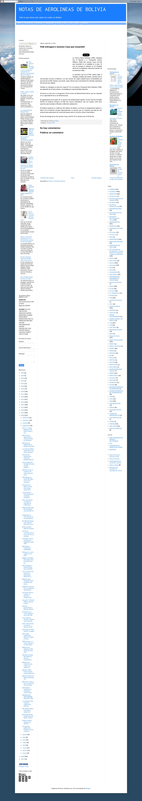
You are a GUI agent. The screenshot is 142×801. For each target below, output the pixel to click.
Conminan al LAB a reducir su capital (28, 630)
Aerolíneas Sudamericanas (114, 205)
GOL (110, 304)
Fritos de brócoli (114, 459)
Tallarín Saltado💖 (115, 465)
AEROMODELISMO (115, 208)
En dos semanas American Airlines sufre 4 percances (26, 258)
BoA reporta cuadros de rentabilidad (26, 548)
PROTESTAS (113, 364)
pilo (110, 355)
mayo (24, 742)
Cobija (111, 270)
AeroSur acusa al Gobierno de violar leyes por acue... (27, 472)
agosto (25, 734)
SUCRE (111, 385)
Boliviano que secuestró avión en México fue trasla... (27, 581)
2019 (22, 389)
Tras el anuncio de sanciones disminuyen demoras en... (28, 574)
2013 (22, 404)
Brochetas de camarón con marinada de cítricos (115, 469)
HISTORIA (112, 310)
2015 (22, 399)
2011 (22, 410)
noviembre (26, 420)
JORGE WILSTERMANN (114, 315)
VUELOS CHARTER (115, 428)
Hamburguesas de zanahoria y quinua (115, 462)
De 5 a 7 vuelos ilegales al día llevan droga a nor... (27, 430)
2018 (22, 391)
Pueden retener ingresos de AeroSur (27, 722)
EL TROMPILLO (114, 293)
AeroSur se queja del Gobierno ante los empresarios (27, 657)
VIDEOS (111, 424)
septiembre (26, 425)
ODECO (111, 344)
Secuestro (112, 378)
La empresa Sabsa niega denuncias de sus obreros (28, 450)
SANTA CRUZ (113, 375)
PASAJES (112, 353)
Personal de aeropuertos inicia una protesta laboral (27, 457)
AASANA (112, 189)
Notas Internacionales (116, 340)
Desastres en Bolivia (114, 105)
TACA (111, 399)
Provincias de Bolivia (114, 165)
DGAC (77, 23)
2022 (22, 381)
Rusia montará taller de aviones (28, 527)
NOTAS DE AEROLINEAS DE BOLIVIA (62, 9)
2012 (22, 407)
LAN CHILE (112, 327)
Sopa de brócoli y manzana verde (114, 455)
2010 (22, 412)
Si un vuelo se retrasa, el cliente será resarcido (28, 619)
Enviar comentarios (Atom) (57, 181)
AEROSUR (112, 226)
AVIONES (85, 23)
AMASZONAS (49, 23)
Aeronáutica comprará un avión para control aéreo (27, 690)
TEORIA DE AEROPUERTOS (114, 414)
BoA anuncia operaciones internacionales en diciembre (27, 438)
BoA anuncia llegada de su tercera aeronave (28, 444)
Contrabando (113, 272)
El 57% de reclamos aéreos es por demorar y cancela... (28, 533)
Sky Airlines (112, 382)
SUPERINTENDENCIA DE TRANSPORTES (116, 391)
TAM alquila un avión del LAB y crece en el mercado (27, 480)
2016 (22, 397)
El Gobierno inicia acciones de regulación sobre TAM (28, 541)
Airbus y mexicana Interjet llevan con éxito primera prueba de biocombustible (27, 239)
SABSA (111, 373)
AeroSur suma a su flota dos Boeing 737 (28, 677)
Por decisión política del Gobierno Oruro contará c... (27, 729)
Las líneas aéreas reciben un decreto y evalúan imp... (27, 595)
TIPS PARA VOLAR (115, 417)
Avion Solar (112, 260)
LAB (110, 323)
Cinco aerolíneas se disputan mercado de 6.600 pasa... (27, 502)
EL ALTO (112, 291)
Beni (110, 267)
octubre (25, 423)
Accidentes (112, 191)
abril (24, 745)
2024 (22, 375)
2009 (22, 415)
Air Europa (112, 232)
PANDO (111, 351)
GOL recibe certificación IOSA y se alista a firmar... (27, 636)
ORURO (111, 348)
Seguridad (112, 380)
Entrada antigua (96, 178)
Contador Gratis (24, 766)
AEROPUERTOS (114, 222)
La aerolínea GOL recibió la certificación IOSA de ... (27, 703)
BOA (65, 23)
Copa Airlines (113, 274)
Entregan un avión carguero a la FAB (27, 553)
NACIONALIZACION (115, 329)
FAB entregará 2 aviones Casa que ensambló (27, 567)
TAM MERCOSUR (114, 403)
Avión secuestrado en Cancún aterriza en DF (28, 625)
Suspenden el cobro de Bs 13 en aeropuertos (27, 516)
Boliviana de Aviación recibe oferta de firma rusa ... (27, 650)
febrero (25, 750)
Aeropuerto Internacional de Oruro (114, 218)
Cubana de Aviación (115, 282)
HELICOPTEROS (114, 306)
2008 (22, 756)
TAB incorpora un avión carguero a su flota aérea (28, 643)
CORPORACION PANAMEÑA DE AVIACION (114, 278)
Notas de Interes (114, 336)
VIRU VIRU (112, 426)
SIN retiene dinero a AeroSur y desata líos (27, 710)
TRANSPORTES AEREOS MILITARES (115, 446)
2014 (22, 402)
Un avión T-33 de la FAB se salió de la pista (28, 601)
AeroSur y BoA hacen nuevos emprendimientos (28, 671)
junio (24, 740)
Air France (112, 234)
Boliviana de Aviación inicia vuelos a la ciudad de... (27, 665)
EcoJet (59, 23)
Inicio (72, 178)
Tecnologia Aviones (115, 409)
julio (24, 737)
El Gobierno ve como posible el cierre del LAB (27, 613)
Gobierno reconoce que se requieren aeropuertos (28, 588)
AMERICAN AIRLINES (116, 241)
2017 (22, 394)
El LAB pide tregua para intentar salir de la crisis (28, 522)
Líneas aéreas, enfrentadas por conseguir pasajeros (27, 495)
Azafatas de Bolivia (116, 136)
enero (25, 753)
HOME (19, 23)
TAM (70, 23)
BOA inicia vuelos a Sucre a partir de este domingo (28, 683)
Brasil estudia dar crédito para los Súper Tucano (27, 716)
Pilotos (111, 357)
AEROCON (39, 23)
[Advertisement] (71, 32)
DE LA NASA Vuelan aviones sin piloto (27, 277)
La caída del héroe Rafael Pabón (26, 111)
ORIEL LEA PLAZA (115, 346)
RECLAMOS (113, 367)
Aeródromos (113, 196)
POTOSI (112, 362)
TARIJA (111, 407)
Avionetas (112, 265)
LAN (110, 325)
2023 (22, 378)
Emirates (112, 295)
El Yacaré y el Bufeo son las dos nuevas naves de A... (27, 487)
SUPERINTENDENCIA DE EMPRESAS (116, 387)
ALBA (111, 237)
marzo (25, 748)
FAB (53, 123)
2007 (22, 759)
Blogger (88, 788)
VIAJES (111, 421)
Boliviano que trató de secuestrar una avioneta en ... (28, 510)
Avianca (111, 258)
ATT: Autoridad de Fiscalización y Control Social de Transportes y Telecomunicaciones (116, 252)
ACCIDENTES (28, 23)
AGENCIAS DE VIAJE (116, 228)
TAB (110, 396)
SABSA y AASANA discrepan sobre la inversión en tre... (28, 560)
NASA (111, 333)
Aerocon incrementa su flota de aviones (27, 607)
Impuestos (112, 312)
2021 (22, 383)
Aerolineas (112, 202)
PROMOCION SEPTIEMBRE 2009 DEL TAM (27, 696)
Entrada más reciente (47, 178)
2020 (22, 386)
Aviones (49, 123)
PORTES (112, 360)
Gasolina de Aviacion (115, 300)
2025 (22, 373)
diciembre (26, 417)
